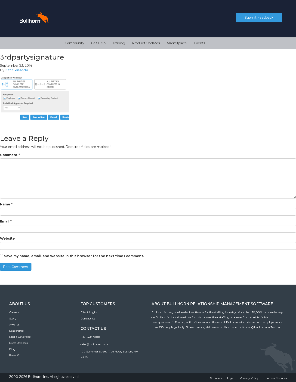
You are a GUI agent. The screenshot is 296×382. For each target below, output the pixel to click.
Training (119, 43)
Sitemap (216, 378)
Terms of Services (275, 378)
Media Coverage (20, 336)
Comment (10, 155)
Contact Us (87, 318)
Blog (12, 349)
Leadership (16, 330)
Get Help (98, 43)
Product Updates (146, 43)
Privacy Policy (249, 378)
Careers (14, 312)
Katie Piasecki (16, 70)
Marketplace (177, 43)
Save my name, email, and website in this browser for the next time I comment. (74, 256)
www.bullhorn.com (225, 327)
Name (6, 204)
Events (199, 43)
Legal (230, 378)
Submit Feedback (259, 17)
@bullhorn (258, 327)
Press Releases (18, 343)
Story (12, 318)
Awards (14, 324)
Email (6, 221)
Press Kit (15, 355)
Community (74, 43)
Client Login (88, 312)
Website (7, 238)
